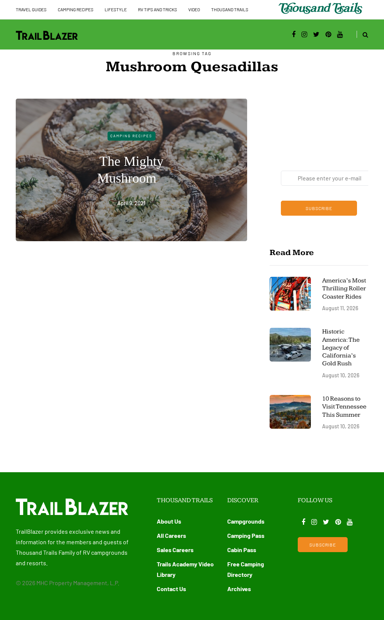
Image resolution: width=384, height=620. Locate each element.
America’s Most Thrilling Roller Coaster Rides (344, 288)
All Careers (171, 535)
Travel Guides (31, 9)
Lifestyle (116, 9)
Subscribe (319, 208)
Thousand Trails (229, 9)
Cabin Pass (241, 549)
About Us (169, 521)
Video (194, 9)
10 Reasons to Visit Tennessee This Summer (344, 407)
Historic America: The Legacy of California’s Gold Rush (341, 347)
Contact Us (171, 588)
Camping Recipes (75, 9)
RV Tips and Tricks (157, 9)
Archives (239, 588)
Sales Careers (175, 549)
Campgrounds (245, 521)
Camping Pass (245, 535)
